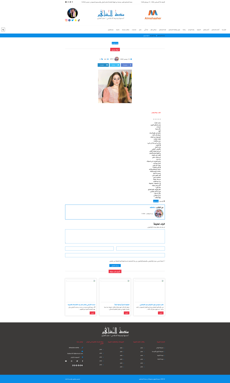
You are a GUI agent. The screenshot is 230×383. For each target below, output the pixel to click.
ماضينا (117, 29)
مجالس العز (153, 29)
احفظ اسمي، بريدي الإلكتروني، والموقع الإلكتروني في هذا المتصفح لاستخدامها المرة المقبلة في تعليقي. (136, 261)
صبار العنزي (110, 29)
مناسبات (134, 29)
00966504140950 (74, 347)
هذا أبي (146, 29)
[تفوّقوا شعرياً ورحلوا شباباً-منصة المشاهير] (115, 290)
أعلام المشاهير (215, 29)
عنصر (142, 347)
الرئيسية (224, 29)
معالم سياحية (125, 29)
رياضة (184, 29)
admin (112, 59)
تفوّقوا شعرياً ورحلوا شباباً (122, 304)
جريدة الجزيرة (160, 355)
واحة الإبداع (191, 29)
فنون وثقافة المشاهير (174, 29)
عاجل (140, 29)
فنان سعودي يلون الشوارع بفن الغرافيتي (152, 304)
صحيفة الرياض (159, 347)
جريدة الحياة (160, 359)
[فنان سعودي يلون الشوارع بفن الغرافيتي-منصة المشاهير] (149, 290)
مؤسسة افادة (68, 379)
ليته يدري (155, 201)
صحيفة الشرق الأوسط (157, 351)
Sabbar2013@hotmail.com (75, 353)
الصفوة (199, 29)
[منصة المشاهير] (110, 15)
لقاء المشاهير (162, 29)
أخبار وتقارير (206, 29)
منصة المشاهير (143, 379)
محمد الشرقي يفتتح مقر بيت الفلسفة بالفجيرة (81, 304)
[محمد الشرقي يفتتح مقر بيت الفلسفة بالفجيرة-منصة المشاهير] (80, 290)
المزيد (160, 313)
